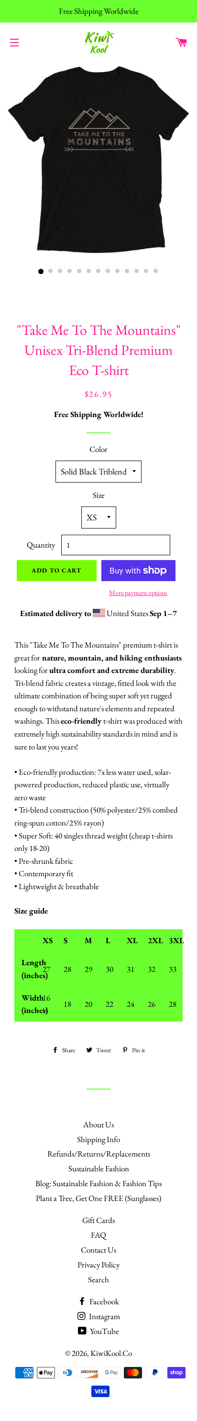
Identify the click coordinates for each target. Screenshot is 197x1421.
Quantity (41, 545)
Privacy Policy (98, 1264)
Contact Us (98, 1250)
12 (146, 271)
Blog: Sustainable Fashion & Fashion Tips (98, 1183)
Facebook (103, 1301)
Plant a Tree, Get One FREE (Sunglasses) (98, 1198)
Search (98, 1279)
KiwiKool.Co (111, 1353)
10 (127, 271)
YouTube (103, 1331)
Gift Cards (98, 1220)
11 (137, 271)
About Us (98, 1124)
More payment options (138, 592)
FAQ (98, 1235)
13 (156, 271)
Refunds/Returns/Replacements (98, 1153)
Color (98, 449)
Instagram (104, 1316)
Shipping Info (98, 1139)
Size (99, 495)
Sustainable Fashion (98, 1168)
